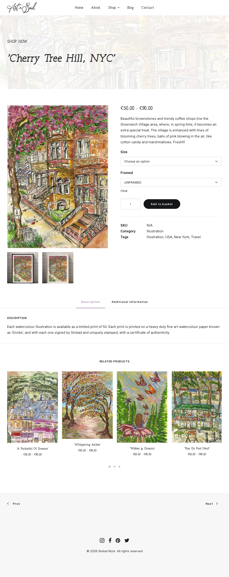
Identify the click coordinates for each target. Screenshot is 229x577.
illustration (155, 237)
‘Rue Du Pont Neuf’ (197, 448)
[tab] (129, 303)
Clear (124, 190)
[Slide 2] (114, 467)
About (96, 7)
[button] (57, 176)
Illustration (155, 231)
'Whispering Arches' (87, 445)
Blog (130, 7)
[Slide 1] (109, 467)
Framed (127, 173)
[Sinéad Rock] (22, 7)
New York (181, 237)
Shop (112, 7)
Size (124, 152)
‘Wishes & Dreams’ (142, 448)
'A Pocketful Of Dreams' (33, 449)
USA (168, 237)
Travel (196, 237)
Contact (147, 7)
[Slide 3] (119, 467)
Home (79, 7)
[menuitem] (79, 7)
